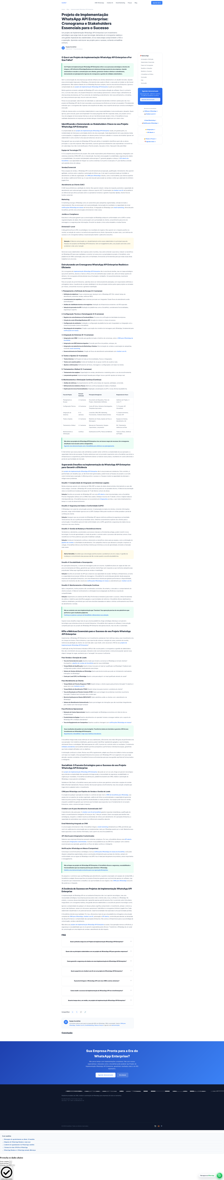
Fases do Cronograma (147, 65)
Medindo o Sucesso (146, 71)
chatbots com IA (79, 686)
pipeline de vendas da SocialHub (83, 663)
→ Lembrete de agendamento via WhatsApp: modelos (18, 1144)
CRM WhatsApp (99, 2)
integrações (104, 499)
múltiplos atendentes (68, 747)
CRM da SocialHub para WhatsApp (117, 795)
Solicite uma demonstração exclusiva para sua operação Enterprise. (86, 870)
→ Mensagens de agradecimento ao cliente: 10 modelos (18, 1139)
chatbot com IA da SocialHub (91, 812)
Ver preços (122, 1075)
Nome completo (4, 1161)
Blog (136, 2)
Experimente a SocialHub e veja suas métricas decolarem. (83, 734)
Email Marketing (120, 2)
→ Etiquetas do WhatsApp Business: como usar (16, 1142)
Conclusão (144, 77)
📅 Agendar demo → (150, 141)
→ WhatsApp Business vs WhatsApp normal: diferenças (19, 1150)
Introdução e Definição (147, 59)
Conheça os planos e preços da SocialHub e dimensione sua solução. (86, 615)
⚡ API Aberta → (150, 132)
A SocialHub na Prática (147, 74)
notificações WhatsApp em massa (72, 207)
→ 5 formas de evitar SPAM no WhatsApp (15, 1147)
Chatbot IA (110, 2)
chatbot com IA (118, 190)
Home (63, 9)
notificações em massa (71, 330)
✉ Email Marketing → (150, 120)
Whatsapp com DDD (6, 1165)
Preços (130, 2)
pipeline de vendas (68, 542)
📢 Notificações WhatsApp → (150, 123)
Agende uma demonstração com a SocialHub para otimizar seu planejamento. (89, 446)
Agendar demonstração (148, 99)
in (72, 1012)
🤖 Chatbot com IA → (150, 114)
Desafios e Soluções (146, 68)
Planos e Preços (98, 1025)
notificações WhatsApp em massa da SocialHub (109, 852)
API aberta (101, 494)
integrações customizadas (78, 841)
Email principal (4, 1163)
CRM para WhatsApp (94, 175)
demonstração (116, 1025)
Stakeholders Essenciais (147, 62)
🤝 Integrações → (150, 129)
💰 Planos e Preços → (150, 138)
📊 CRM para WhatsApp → (150, 111)
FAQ (142, 80)
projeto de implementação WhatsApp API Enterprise (91, 87)
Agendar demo (157, 2)
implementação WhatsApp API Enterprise (87, 271)
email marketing (119, 207)
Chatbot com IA (80, 1025)
